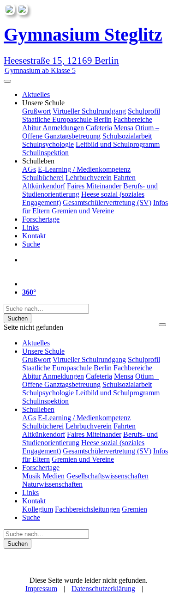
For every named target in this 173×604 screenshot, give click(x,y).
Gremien (134, 509)
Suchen (17, 318)
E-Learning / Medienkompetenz (84, 169)
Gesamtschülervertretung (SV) (107, 202)
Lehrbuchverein (89, 177)
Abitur (31, 128)
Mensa (123, 128)
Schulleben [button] (38, 161)
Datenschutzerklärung (103, 588)
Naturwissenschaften (52, 484)
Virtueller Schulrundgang (89, 111)
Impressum (41, 588)
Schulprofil (144, 111)
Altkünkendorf (43, 186)
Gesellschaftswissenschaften (107, 476)
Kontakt (34, 236)
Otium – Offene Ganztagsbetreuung (90, 132)
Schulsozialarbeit (127, 136)
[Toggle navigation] (7, 81)
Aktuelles (36, 94)
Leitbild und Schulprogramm (118, 144)
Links (30, 227)
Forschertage (41, 219)
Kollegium (37, 509)
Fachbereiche (132, 119)
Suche (31, 244)
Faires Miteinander (94, 186)
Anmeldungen (63, 128)
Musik (31, 476)
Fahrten (124, 177)
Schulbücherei (43, 177)
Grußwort (36, 111)
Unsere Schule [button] (43, 103)
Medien (53, 476)
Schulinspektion (45, 153)
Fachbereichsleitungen (87, 509)
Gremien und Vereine (83, 211)
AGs (29, 169)
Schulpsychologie (48, 144)
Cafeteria (99, 128)
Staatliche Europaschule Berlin (67, 119)
